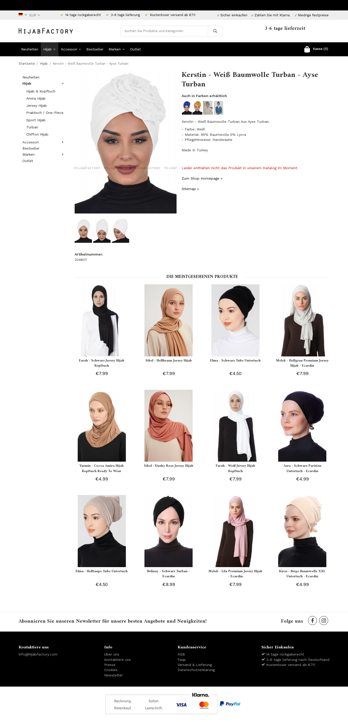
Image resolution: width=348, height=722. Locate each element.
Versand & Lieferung (195, 665)
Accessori (69, 49)
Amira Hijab (36, 98)
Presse (109, 665)
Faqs (182, 660)
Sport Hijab (36, 120)
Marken (115, 49)
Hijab (47, 49)
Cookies (110, 670)
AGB (181, 654)
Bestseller (94, 49)
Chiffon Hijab (37, 134)
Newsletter (113, 675)
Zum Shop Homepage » (202, 178)
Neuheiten (29, 49)
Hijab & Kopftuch (40, 91)
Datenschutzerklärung (196, 670)
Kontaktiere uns (117, 660)
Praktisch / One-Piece (44, 113)
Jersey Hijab (36, 105)
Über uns (111, 654)
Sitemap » (190, 189)
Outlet (135, 49)
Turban (32, 127)
